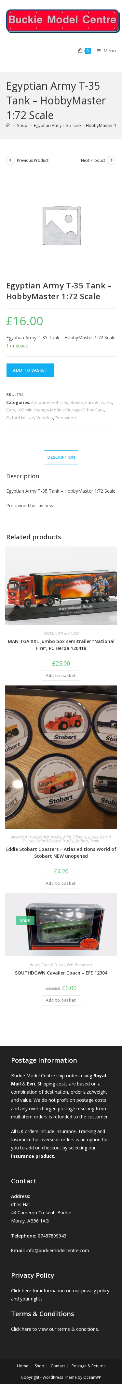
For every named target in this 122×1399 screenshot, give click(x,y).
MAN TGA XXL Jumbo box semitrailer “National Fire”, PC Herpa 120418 (61, 644)
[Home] (8, 125)
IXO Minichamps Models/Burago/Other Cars (61, 410)
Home (22, 1366)
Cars (10, 410)
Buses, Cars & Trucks (91, 402)
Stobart (81, 841)
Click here (21, 1290)
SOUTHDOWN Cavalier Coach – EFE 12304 (61, 973)
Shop (39, 1366)
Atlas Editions (74, 837)
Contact (58, 1366)
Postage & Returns (88, 1366)
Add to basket (30, 370)
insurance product (32, 1156)
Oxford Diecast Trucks (54, 841)
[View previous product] (10, 160)
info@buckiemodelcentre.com (57, 1250)
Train (94, 841)
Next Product (93, 160)
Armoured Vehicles (49, 402)
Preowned (65, 418)
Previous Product (32, 160)
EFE (70, 964)
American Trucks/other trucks (36, 837)
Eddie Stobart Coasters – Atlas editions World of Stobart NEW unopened (61, 852)
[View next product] (111, 160)
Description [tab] (61, 457)
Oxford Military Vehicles (29, 418)
